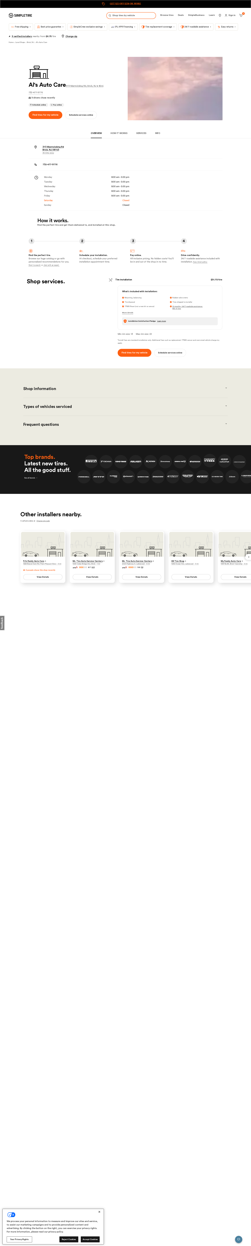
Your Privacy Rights (19, 1239)
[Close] (99, 1212)
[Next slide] (248, 557)
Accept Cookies (90, 1239)
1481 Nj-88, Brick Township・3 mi (234, 564)
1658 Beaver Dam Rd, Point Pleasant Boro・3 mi (42, 564)
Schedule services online (81, 115)
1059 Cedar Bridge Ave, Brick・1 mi (86, 564)
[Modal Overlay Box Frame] (125, 4)
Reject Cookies (69, 1239)
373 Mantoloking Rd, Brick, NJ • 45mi (84, 86)
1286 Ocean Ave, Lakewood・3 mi (185, 564)
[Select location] (220, 15)
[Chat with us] (238, 1239)
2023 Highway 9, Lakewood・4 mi (136, 564)
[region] (53, 1227)
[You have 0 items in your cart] (240, 15)
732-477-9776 (36, 92)
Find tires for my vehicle (45, 115)
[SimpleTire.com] (20, 15)
